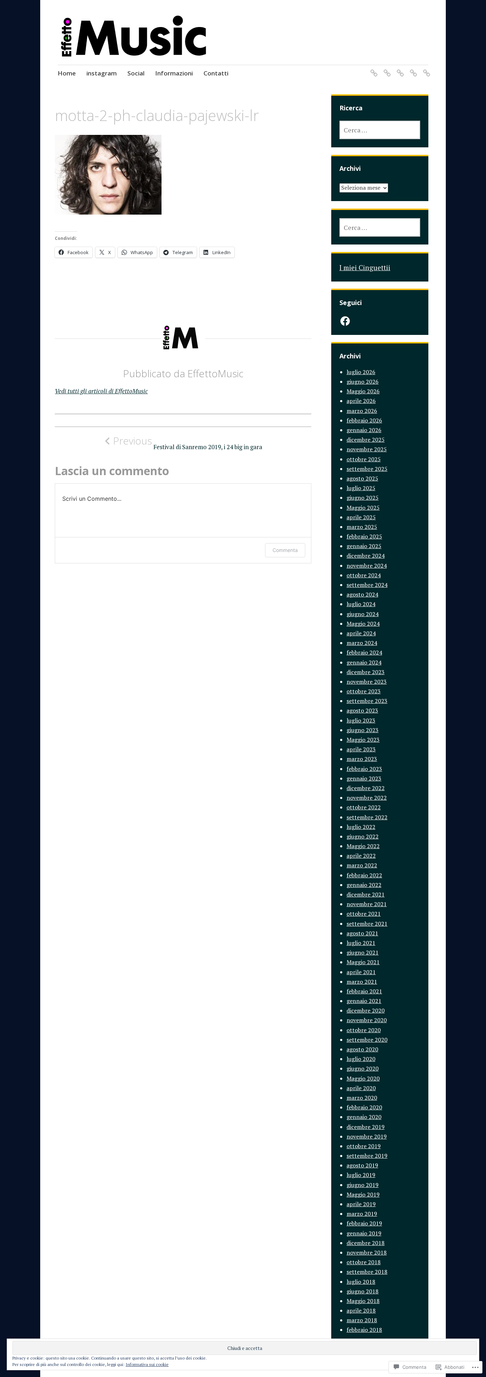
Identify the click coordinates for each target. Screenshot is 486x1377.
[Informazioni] (412, 68)
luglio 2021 (361, 943)
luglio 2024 (361, 604)
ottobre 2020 (364, 1030)
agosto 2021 (362, 933)
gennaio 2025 (364, 546)
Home (67, 73)
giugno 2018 (363, 1291)
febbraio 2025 (364, 536)
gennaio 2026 (364, 430)
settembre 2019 (367, 1156)
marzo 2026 (362, 411)
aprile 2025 (361, 517)
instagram (101, 73)
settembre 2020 (367, 1040)
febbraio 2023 (364, 769)
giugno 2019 (363, 1185)
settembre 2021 (367, 923)
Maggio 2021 (363, 962)
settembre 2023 (367, 701)
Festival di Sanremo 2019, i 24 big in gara (187, 443)
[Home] (373, 68)
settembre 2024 (367, 585)
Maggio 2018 (363, 1301)
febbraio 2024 (364, 652)
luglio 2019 (361, 1175)
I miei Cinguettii (364, 267)
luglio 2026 (361, 372)
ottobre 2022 (364, 807)
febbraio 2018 (364, 1330)
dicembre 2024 (366, 555)
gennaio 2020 (364, 1117)
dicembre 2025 (366, 439)
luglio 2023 (361, 720)
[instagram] (386, 68)
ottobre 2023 (364, 691)
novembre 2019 (367, 1136)
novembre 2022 (367, 798)
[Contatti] (425, 68)
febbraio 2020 (364, 1107)
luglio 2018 (361, 1282)
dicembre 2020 (366, 1010)
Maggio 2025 (363, 507)
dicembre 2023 (366, 672)
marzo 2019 (362, 1214)
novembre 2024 (367, 565)
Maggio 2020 (363, 1078)
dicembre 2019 (366, 1127)
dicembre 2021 (366, 894)
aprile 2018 (361, 1310)
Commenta (285, 550)
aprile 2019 (361, 1204)
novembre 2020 (367, 1020)
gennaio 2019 (364, 1233)
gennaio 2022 (364, 885)
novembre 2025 (367, 449)
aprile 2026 (361, 401)
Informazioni (174, 73)
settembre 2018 (367, 1272)
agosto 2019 (362, 1165)
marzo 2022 (362, 865)
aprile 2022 (361, 856)
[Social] (399, 68)
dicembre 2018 (366, 1243)
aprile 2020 (361, 1088)
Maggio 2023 (363, 739)
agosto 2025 (362, 478)
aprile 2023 (361, 749)
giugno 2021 (363, 952)
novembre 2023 (367, 681)
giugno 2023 (363, 730)
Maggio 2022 (363, 846)
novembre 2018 (367, 1252)
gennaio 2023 (364, 778)
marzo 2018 (362, 1320)
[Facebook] (345, 321)
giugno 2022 (363, 836)
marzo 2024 (362, 643)
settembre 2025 (367, 469)
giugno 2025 (363, 497)
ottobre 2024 (364, 575)
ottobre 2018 (364, 1262)
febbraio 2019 (364, 1223)
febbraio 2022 (364, 875)
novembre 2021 (367, 904)
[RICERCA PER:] (379, 130)
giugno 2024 (363, 614)
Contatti (216, 73)
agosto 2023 (362, 710)
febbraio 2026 (364, 420)
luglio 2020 (361, 1059)
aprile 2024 (361, 633)
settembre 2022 (367, 817)
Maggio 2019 (363, 1194)
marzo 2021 (362, 982)
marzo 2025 (362, 527)
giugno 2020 (363, 1068)
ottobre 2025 (364, 459)
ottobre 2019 (364, 1146)
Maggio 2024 (363, 623)
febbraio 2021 (364, 991)
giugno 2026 (363, 381)
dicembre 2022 (366, 788)
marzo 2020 (362, 1098)
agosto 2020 (362, 1049)
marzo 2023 (362, 759)
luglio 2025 (361, 488)
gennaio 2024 (364, 662)
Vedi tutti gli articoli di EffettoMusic (101, 391)
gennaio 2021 (364, 1001)
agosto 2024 (362, 594)
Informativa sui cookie (147, 1364)
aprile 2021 (361, 972)
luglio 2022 (361, 827)
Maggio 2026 (363, 391)
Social (135, 73)
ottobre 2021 (364, 914)
